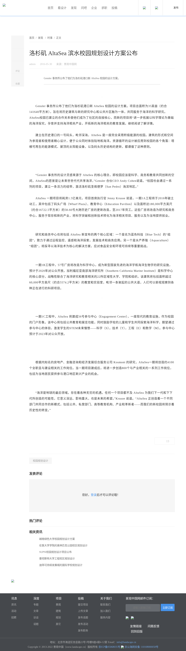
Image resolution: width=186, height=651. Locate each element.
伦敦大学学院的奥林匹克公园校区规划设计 (63, 545)
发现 (74, 7)
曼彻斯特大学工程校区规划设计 (57, 558)
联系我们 (105, 604)
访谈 (36, 617)
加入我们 (105, 611)
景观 (58, 604)
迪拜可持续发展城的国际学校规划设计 (60, 565)
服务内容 (105, 617)
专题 (36, 604)
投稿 (114, 7)
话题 (36, 624)
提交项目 (83, 604)
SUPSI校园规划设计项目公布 (55, 552)
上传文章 (83, 611)
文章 (36, 611)
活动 (13, 611)
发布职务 (83, 630)
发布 (176, 7)
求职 (104, 7)
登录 (94, 494)
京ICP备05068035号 (109, 647)
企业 (94, 7)
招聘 (13, 617)
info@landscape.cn (126, 642)
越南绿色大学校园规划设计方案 (57, 539)
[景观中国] (24, 8)
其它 (58, 624)
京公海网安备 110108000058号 (141, 647)
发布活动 (83, 624)
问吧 (84, 7)
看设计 (62, 7)
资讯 (13, 604)
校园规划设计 (40, 460)
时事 (49, 37)
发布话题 (83, 617)
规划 (58, 617)
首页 (50, 7)
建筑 (58, 611)
